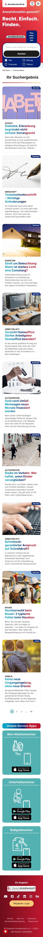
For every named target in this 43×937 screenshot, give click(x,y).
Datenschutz (33, 921)
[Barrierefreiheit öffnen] (32, 3)
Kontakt (10, 918)
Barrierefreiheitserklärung (15, 921)
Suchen (22, 53)
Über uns (20, 918)
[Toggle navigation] (38, 3)
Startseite (6, 70)
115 (31, 712)
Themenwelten (31, 36)
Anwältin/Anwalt (16, 36)
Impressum (31, 918)
